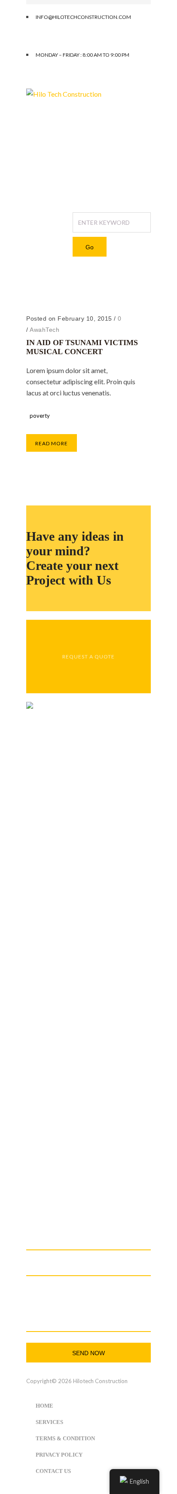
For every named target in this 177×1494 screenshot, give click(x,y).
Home (35, 294)
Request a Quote (88, 656)
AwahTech (44, 329)
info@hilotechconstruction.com (72, 1180)
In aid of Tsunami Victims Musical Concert (82, 347)
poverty (59, 294)
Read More (51, 443)
